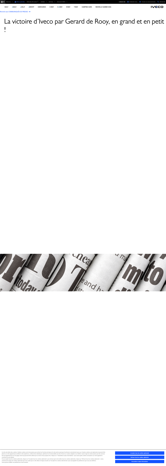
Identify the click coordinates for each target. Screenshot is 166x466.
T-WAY (76, 7)
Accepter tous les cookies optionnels (139, 453)
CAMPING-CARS (87, 7)
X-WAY (68, 7)
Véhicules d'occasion (32, 2)
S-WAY (52, 7)
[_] (122, 2)
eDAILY (14, 7)
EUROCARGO (42, 7)
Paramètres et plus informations (140, 461)
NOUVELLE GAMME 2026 (103, 7)
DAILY (6, 7)
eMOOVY (31, 7)
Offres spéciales (20, 2)
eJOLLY (22, 7)
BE (3, 2)
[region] (83, 457)
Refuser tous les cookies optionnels (140, 457)
